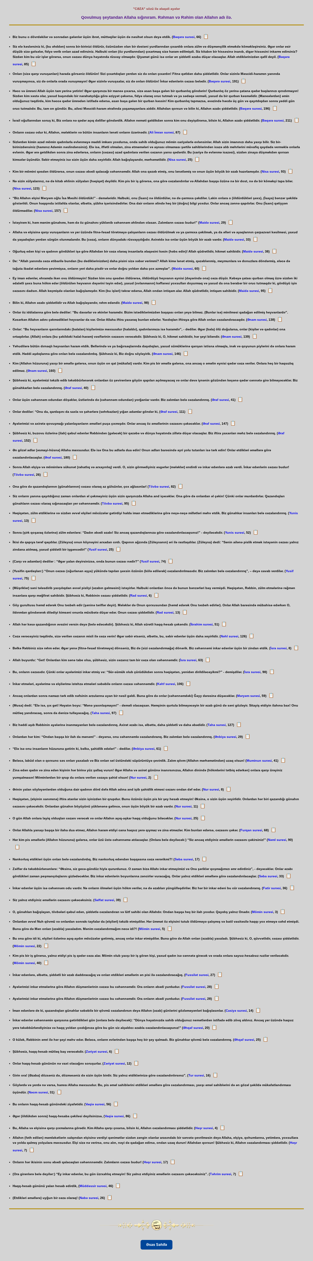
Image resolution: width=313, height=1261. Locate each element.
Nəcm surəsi (38, 1092)
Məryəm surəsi (248, 696)
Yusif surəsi (98, 549)
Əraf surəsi (73, 388)
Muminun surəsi (259, 760)
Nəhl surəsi (229, 636)
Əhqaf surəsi (193, 1028)
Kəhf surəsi (166, 684)
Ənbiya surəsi (225, 737)
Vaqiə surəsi (94, 1104)
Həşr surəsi (204, 1128)
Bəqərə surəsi (184, 37)
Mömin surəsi (262, 912)
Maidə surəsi (209, 222)
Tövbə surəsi (24, 474)
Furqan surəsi (251, 830)
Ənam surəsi (257, 319)
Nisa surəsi (177, 159)
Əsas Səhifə (156, 1245)
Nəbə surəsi (89, 1198)
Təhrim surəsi (220, 1174)
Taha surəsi (101, 713)
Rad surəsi (138, 595)
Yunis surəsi (234, 532)
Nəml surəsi (277, 840)
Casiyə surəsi (236, 1010)
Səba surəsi (184, 859)
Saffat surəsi (104, 900)
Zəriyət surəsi (96, 1051)
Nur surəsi (138, 777)
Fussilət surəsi (197, 975)
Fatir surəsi (272, 888)
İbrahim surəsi (201, 624)
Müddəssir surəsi (93, 1186)
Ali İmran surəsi (161, 132)
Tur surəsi (196, 1075)
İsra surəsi (278, 648)
